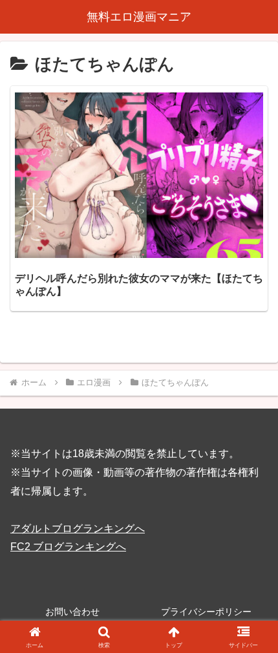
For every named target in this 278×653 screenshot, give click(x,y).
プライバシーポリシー (206, 611)
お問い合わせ (72, 611)
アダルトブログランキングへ (77, 528)
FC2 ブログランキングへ (68, 546)
